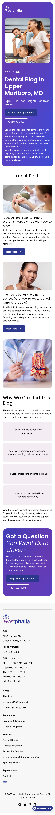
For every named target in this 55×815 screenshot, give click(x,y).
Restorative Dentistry (13, 751)
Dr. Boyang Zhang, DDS (14, 707)
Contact (7, 776)
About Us (7, 696)
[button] (47, 9)
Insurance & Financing (14, 721)
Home (8, 71)
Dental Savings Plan (13, 726)
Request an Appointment (21, 112)
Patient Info (9, 715)
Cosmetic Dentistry (12, 745)
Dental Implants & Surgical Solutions (21, 757)
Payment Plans (10, 770)
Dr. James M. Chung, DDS (15, 702)
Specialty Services (12, 762)
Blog (5, 781)
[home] (13, 8)
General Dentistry (11, 740)
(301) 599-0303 (16, 122)
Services (7, 734)
